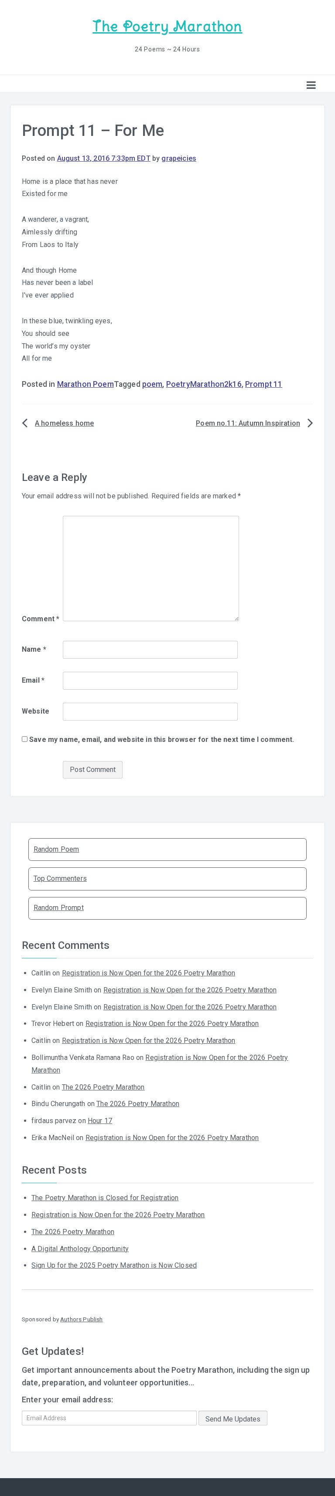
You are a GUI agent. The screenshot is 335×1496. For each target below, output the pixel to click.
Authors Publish (81, 1319)
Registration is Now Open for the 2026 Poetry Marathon (148, 973)
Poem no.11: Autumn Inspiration (248, 423)
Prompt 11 (263, 384)
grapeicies (178, 158)
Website (35, 711)
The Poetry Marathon (167, 26)
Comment (40, 619)
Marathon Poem (85, 384)
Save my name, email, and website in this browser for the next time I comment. (161, 739)
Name (34, 649)
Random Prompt (59, 908)
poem (152, 384)
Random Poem (56, 849)
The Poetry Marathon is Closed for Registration (104, 1198)
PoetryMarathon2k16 (204, 384)
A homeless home (64, 423)
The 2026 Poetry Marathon (103, 1087)
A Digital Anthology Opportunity (80, 1249)
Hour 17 (100, 1121)
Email (33, 680)
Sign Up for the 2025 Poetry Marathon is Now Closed (114, 1265)
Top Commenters (60, 878)
